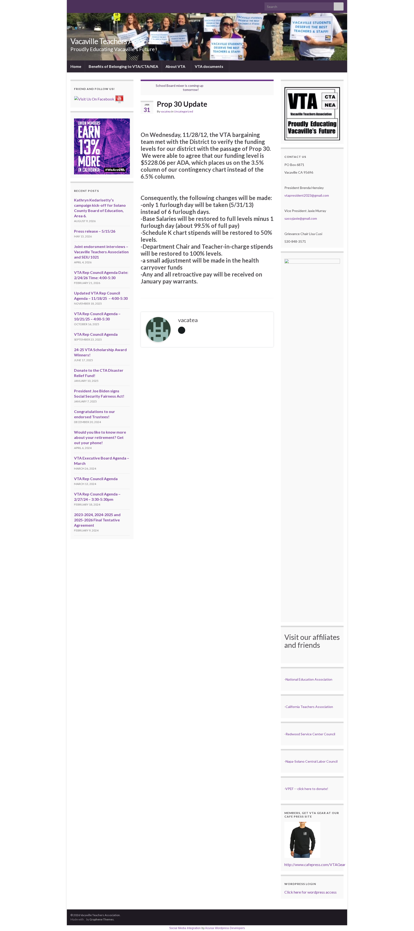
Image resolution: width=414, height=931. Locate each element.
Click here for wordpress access (310, 892)
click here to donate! (312, 789)
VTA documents (209, 66)
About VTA (176, 66)
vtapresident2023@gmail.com (306, 195)
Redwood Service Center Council (310, 734)
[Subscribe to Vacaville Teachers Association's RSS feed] (72, 5)
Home (75, 66)
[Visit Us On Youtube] (119, 98)
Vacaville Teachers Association (117, 41)
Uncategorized (183, 111)
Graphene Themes (102, 919)
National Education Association (309, 679)
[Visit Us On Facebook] (94, 98)
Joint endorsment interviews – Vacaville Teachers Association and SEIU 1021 (101, 251)
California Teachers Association (309, 707)
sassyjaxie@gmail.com (300, 218)
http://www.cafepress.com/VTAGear (314, 864)
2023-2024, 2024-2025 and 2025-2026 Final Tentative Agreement (97, 519)
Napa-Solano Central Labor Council (312, 761)
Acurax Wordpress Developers (225, 928)
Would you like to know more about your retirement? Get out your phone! (100, 437)
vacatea (166, 111)
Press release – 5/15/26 (94, 231)
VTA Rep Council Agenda (96, 334)
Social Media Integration (185, 928)
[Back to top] (403, 920)
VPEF (289, 789)
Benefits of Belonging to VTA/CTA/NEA (123, 66)
